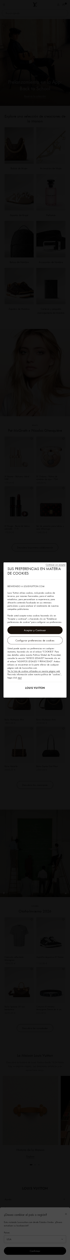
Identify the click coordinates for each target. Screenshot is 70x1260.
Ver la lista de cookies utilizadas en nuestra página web (33, 671)
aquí (20, 677)
